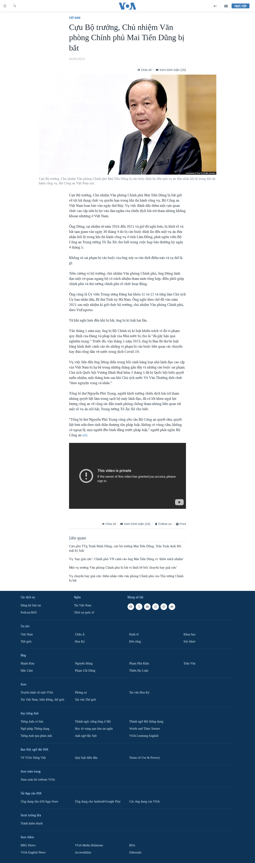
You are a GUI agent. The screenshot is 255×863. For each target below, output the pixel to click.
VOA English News (33, 852)
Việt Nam (74, 18)
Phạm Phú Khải (139, 663)
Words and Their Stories (144, 729)
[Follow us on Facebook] (131, 606)
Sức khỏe (189, 642)
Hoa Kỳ (80, 642)
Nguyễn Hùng (84, 663)
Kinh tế (134, 634)
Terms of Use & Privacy (144, 758)
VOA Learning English (143, 736)
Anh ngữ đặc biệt (86, 736)
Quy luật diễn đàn (86, 758)
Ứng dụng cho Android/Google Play (98, 802)
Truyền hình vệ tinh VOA (37, 693)
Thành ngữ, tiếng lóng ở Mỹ (93, 722)
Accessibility (83, 852)
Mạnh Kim (27, 663)
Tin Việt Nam (82, 605)
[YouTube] (226, 6)
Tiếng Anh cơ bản (32, 722)
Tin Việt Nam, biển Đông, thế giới (42, 700)
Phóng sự (81, 693)
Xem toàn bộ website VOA (38, 780)
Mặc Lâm (27, 671)
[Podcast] (163, 606)
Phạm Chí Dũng (85, 671)
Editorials (135, 852)
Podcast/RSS (29, 613)
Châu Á (80, 634)
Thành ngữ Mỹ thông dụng (146, 722)
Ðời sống (135, 642)
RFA (132, 845)
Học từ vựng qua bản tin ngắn (94, 729)
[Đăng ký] (172, 606)
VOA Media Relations (89, 845)
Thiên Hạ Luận (138, 671)
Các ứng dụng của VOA (144, 802)
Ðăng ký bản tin (31, 605)
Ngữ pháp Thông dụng (35, 729)
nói (84, 435)
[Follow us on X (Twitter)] (139, 606)
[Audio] (215, 6)
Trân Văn (189, 663)
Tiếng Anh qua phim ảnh (36, 736)
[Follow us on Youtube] (147, 606)
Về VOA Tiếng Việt (33, 758)
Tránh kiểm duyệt (32, 823)
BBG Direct (28, 845)
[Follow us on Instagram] (155, 606)
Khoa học (190, 634)
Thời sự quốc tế (84, 613)
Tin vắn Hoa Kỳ (139, 693)
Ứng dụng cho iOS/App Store (39, 802)
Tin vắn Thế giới (85, 700)
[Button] (144, 70)
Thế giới (26, 642)
